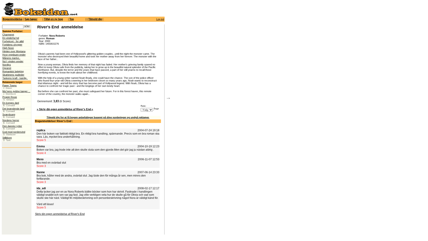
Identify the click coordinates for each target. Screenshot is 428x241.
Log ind (160, 19)
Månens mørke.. (11, 58)
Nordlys (6, 64)
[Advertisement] (194, 63)
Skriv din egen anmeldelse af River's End (60, 214)
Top (71, 19)
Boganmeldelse (13, 19)
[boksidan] (40, 15)
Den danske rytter (12, 126)
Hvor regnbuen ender (14, 54)
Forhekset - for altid (13, 41)
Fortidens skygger (12, 44)
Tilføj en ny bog (53, 19)
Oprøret (6, 68)
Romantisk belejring (13, 71)
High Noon (8, 48)
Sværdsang (8, 114)
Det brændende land (13, 108)
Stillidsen (7, 137)
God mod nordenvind (13, 132)
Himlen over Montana (13, 51)
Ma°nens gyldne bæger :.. (16, 91)
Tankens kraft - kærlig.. (15, 78)
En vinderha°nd (10, 38)
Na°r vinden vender (12, 61)
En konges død (10, 103)
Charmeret (8, 34)
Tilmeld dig (95, 19)
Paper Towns (9, 85)
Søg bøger (31, 19)
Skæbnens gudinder (13, 74)
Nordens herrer (10, 120)
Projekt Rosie (9, 97)
